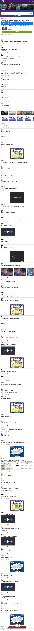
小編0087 (4, 555)
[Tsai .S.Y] (2, 264)
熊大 (4, 217)
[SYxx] (2, 78)
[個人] (30, 629)
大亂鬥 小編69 (5, 18)
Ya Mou (4, 160)
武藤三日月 (4, 396)
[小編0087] (2, 555)
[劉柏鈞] (2, 512)
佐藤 (4, 239)
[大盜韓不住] (2, 494)
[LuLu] (2, 323)
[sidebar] (1, 1)
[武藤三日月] (2, 397)
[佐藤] (2, 239)
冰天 (4, 594)
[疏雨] (2, 55)
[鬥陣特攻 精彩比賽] (2, 342)
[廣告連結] (17, 153)
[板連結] (17, 7)
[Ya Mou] (2, 161)
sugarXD (4, 298)
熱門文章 (14, 15)
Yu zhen (4, 279)
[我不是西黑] (2, 330)
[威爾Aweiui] (2, 63)
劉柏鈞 (4, 512)
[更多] (11, 34)
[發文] (33, 1)
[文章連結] (17, 26)
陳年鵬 (4, 382)
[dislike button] (3, 34)
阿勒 (4, 427)
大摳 (4, 223)
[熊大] (2, 211)
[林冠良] (2, 549)
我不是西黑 (4, 329)
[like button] (1, 34)
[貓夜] (2, 317)
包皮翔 (4, 292)
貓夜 (4, 336)
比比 (4, 414)
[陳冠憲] (2, 440)
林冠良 (4, 549)
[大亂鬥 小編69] (2, 18)
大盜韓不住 (4, 494)
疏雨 (4, 55)
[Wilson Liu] (2, 580)
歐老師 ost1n (5, 376)
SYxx (4, 123)
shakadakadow (5, 84)
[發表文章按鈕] (17, 12)
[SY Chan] (2, 136)
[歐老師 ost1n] (2, 376)
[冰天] (2, 527)
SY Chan (4, 136)
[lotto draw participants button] (10, 29)
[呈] (2, 47)
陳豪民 (4, 573)
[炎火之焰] (2, 389)
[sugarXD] (2, 299)
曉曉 (4, 173)
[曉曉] (2, 173)
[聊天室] (29, 1)
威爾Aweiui (5, 62)
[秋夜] (2, 40)
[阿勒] (2, 427)
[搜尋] (27, 1)
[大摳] (2, 224)
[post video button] (28, 13)
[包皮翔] (2, 292)
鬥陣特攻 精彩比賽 (6, 342)
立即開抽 (22, 261)
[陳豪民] (2, 573)
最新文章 (19, 15)
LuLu (4, 323)
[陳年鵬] (2, 383)
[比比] (2, 415)
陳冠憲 (4, 440)
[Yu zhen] (2, 279)
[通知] (31, 1)
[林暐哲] (2, 434)
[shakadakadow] (2, 84)
